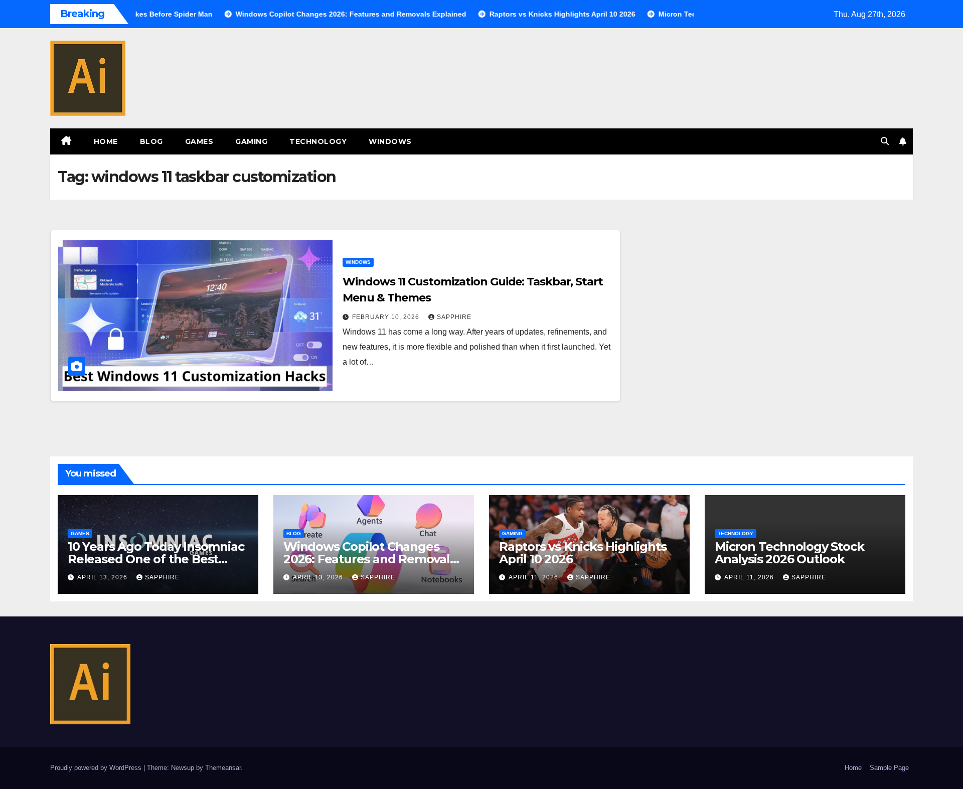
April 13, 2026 (103, 577)
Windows (390, 141)
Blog (151, 141)
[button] (885, 141)
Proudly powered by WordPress (96, 767)
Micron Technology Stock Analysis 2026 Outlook (789, 552)
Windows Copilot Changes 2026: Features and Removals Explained (369, 559)
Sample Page (889, 767)
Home (106, 141)
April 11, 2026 (534, 577)
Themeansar (223, 767)
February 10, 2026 (386, 317)
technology (318, 141)
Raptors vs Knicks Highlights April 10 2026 (582, 552)
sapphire (454, 317)
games (199, 141)
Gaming (251, 141)
